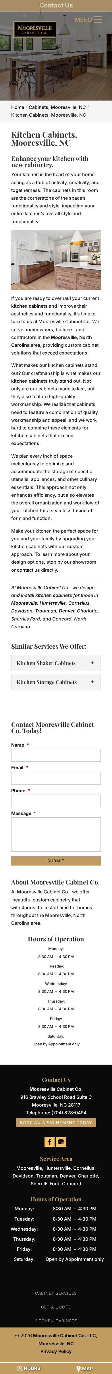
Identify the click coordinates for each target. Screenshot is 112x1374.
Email (19, 767)
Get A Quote (56, 1306)
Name (20, 745)
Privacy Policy (56, 1351)
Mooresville (24, 603)
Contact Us (56, 5)
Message (23, 813)
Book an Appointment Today (56, 1122)
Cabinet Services (56, 1293)
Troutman (45, 611)
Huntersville (53, 603)
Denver (66, 611)
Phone (20, 790)
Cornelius (79, 603)
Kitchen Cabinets (56, 1320)
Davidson (21, 611)
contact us (28, 570)
